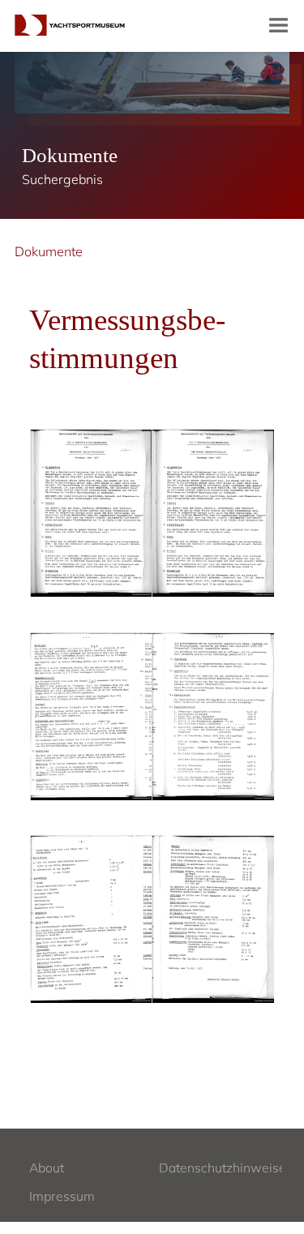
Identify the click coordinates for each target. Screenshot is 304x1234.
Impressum (62, 1196)
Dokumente (49, 251)
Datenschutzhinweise (222, 1167)
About (46, 1167)
